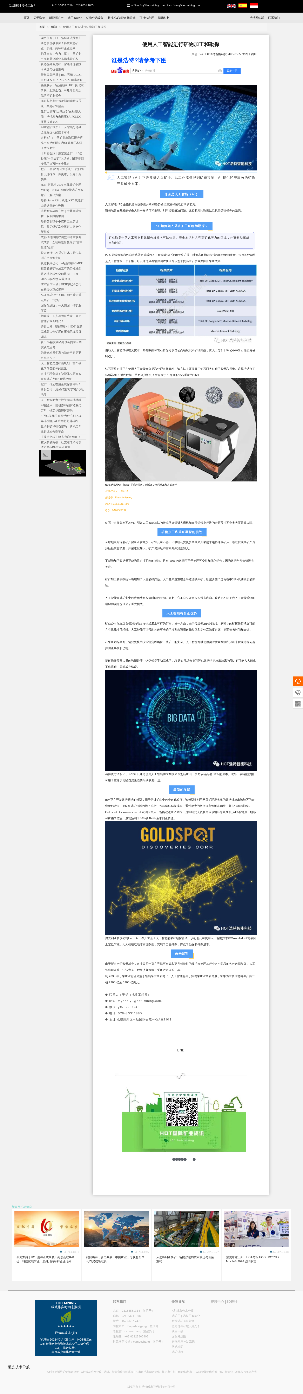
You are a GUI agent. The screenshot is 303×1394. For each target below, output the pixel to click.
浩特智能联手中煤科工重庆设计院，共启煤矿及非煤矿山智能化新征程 (61, 226)
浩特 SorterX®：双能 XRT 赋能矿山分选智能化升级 (62, 203)
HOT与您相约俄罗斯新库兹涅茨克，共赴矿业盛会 (61, 103)
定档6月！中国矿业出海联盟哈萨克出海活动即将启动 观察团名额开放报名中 (62, 143)
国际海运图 (179, 1336)
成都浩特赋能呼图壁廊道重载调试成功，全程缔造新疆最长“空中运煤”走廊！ (61, 242)
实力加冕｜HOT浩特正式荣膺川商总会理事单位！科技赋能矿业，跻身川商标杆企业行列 (61, 43)
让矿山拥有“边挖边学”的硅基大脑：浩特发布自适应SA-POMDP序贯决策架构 (61, 116)
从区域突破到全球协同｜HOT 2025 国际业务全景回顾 (60, 276)
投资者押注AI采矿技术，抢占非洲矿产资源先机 (61, 255)
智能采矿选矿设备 (183, 1321)
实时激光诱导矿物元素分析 (63, 1371)
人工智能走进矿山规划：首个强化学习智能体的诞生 (61, 366)
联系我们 (274, 17)
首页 (26, 17)
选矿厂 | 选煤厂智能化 (186, 1315)
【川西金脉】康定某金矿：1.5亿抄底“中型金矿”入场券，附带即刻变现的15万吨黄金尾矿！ (62, 158)
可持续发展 (147, 17)
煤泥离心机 (168, 1371)
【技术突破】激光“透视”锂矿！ (61, 437)
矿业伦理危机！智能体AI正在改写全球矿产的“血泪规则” (61, 376)
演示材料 (164, 17)
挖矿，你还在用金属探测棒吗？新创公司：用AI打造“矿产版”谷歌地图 (62, 389)
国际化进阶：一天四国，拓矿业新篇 (61, 308)
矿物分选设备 (94, 17)
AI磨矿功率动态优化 (148, 1371)
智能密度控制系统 (183, 1341)
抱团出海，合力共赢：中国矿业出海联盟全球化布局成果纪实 (61, 56)
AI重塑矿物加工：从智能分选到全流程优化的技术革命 (61, 130)
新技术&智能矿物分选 (121, 17)
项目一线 (177, 1331)
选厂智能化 (75, 17)
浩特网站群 (257, 17)
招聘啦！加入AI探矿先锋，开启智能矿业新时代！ (61, 319)
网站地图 (177, 1346)
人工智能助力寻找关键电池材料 (61, 400)
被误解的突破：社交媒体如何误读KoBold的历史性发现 (61, 445)
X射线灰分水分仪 (183, 1310)
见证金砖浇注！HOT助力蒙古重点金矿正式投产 (61, 297)
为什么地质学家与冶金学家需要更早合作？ (61, 355)
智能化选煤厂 (186, 1371)
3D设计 (232, 1301)
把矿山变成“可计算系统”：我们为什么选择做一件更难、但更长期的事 (62, 174)
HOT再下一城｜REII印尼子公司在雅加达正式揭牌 (61, 287)
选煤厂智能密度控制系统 (118, 1371)
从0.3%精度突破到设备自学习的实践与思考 (61, 345)
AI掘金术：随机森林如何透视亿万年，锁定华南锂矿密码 (61, 408)
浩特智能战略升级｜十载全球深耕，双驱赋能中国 (61, 213)
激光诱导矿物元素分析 (186, 1326)
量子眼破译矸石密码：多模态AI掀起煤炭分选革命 (61, 429)
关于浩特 (39, 17)
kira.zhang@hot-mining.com (184, 5)
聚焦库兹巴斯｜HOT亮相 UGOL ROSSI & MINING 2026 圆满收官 (62, 77)
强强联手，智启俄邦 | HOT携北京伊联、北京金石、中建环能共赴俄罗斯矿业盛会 (62, 90)
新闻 (54, 26)
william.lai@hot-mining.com (148, 5)
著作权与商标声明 (246, 1371)
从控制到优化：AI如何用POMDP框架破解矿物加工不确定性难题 (62, 266)
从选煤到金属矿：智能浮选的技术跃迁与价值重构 (61, 67)
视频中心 (217, 1301)
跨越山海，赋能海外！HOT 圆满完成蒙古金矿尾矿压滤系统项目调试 (61, 331)
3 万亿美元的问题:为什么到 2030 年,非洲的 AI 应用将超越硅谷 (61, 418)
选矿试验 (177, 1352)
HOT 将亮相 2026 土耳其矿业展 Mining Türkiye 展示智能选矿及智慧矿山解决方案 (62, 190)
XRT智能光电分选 (206, 1371)
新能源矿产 (56, 17)
